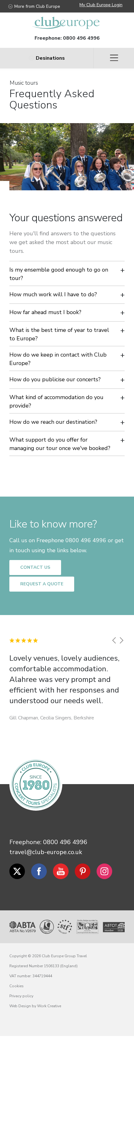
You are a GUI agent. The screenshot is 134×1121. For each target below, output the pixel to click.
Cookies (16, 985)
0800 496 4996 (81, 38)
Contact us (35, 567)
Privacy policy (21, 995)
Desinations (50, 58)
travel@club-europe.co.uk (45, 852)
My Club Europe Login (100, 5)
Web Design (20, 1005)
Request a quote (41, 584)
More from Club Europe (37, 6)
